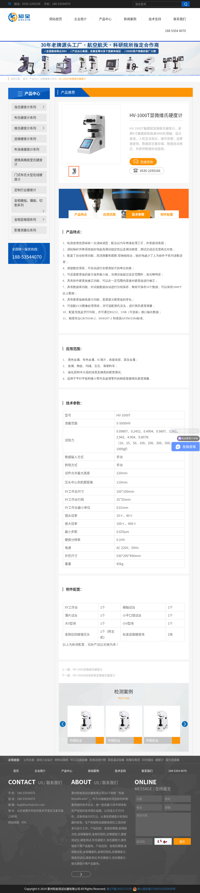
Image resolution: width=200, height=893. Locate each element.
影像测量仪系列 (25, 230)
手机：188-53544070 (57, 4)
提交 (182, 841)
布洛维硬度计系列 (26, 149)
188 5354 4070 (175, 30)
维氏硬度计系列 (25, 128)
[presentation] (63, 724)
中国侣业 (76, 740)
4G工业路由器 (79, 760)
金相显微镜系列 (25, 219)
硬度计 (159, 760)
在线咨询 (146, 161)
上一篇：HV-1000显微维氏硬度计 (82, 669)
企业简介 (80, 18)
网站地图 (13, 822)
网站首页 (55, 18)
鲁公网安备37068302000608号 (156, 889)
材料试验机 (61, 760)
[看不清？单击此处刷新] (163, 841)
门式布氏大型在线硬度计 (28, 177)
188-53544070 (27, 256)
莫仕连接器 (172, 760)
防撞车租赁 (133, 760)
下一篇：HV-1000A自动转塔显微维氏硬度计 (88, 675)
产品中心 (105, 18)
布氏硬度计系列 (25, 117)
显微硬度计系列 (48, 78)
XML (24, 822)
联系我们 (179, 18)
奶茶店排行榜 (97, 760)
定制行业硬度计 (25, 189)
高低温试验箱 (116, 760)
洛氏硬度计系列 (25, 106)
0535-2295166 (150, 170)
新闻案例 (130, 18)
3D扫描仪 (148, 760)
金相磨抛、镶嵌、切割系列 (28, 202)
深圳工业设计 (44, 760)
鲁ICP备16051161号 (119, 889)
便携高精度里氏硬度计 (28, 162)
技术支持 (155, 18)
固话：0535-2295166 (27, 4)
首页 (25, 78)
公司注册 (28, 760)
